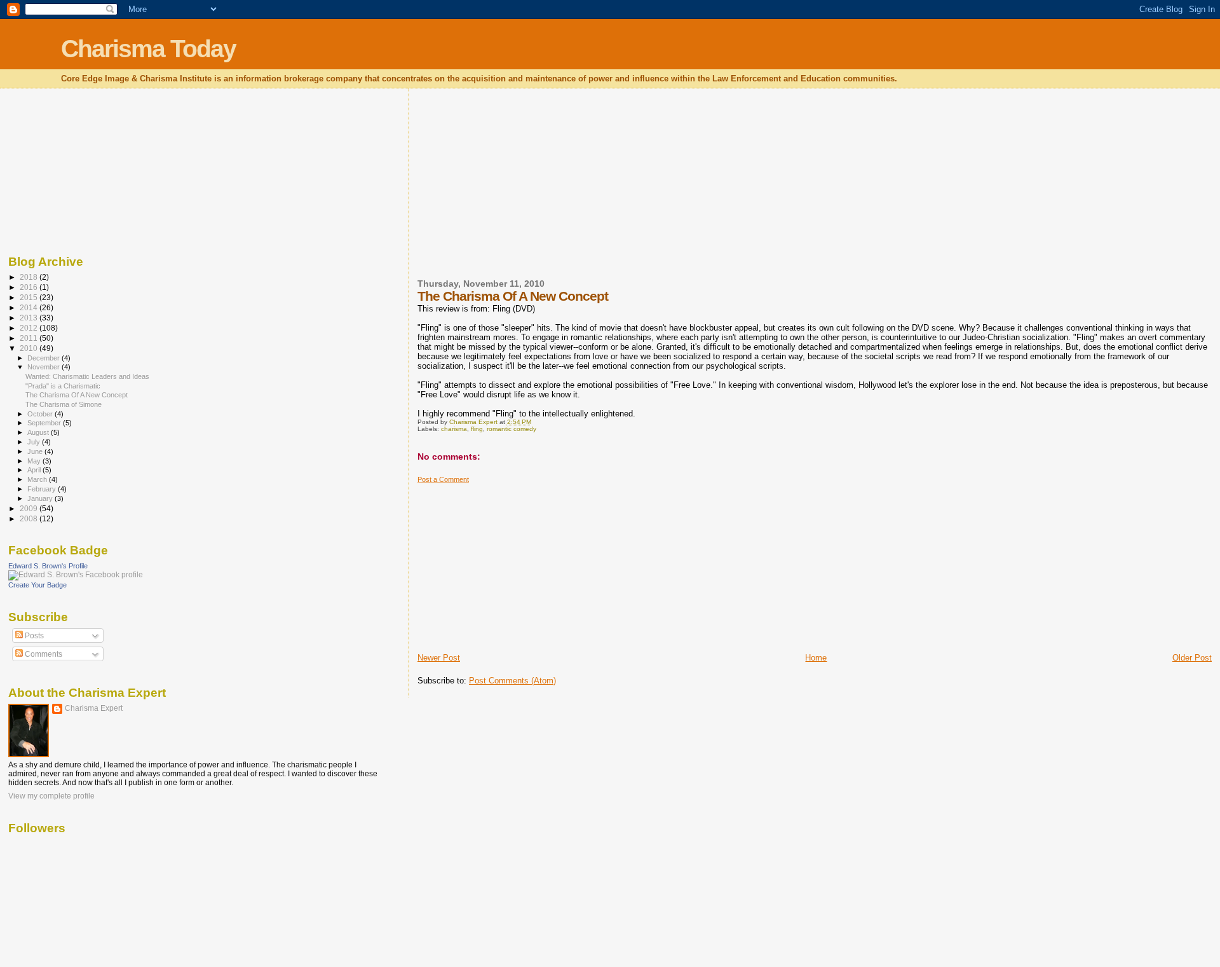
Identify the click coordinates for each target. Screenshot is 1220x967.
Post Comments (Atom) (512, 680)
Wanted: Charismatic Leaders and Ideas (87, 376)
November (44, 367)
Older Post (1192, 657)
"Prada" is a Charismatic (62, 386)
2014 (29, 307)
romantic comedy (511, 428)
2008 (29, 518)
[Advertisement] (512, 191)
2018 (29, 277)
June (35, 451)
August (39, 432)
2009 (29, 508)
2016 (29, 287)
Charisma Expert (94, 708)
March (38, 479)
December (44, 358)
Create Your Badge (37, 585)
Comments (42, 654)
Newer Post (438, 657)
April (35, 470)
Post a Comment (443, 479)
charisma (454, 428)
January (41, 498)
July (34, 442)
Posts (33, 635)
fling (477, 428)
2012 (29, 328)
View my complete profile (51, 796)
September (45, 423)
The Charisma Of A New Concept (76, 395)
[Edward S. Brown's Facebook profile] (75, 574)
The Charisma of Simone (63, 404)
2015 (29, 297)
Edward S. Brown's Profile (48, 566)
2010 (29, 348)
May (35, 461)
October (41, 414)
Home (816, 657)
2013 (29, 317)
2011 (29, 338)
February (42, 489)
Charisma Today (148, 48)
